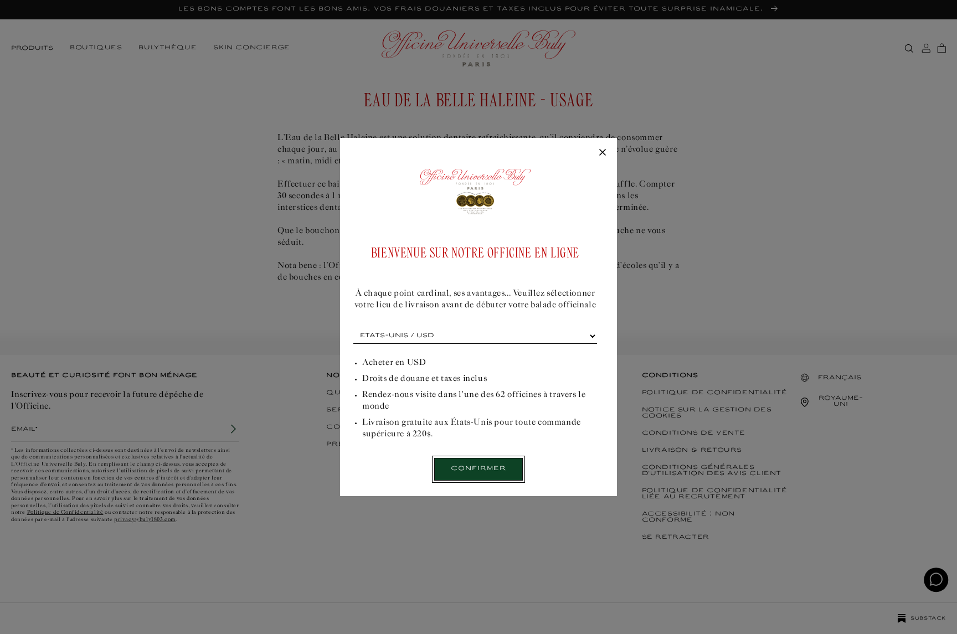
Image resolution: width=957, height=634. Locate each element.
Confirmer (478, 468)
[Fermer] (602, 153)
